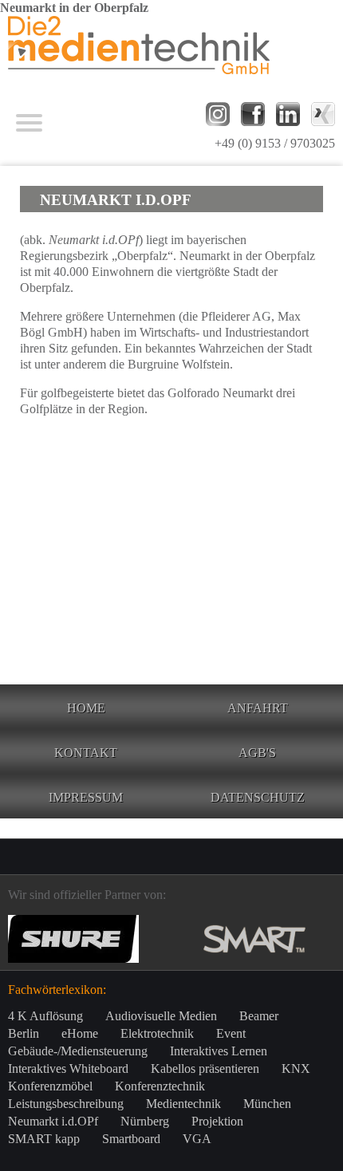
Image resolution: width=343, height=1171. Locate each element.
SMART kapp (44, 1138)
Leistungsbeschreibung (66, 1103)
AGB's (257, 752)
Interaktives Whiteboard (68, 1068)
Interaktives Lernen (218, 1051)
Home (86, 708)
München (267, 1103)
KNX (296, 1068)
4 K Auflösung (45, 1016)
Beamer (258, 1016)
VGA (197, 1138)
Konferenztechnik (160, 1086)
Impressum (86, 797)
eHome (79, 1033)
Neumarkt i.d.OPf (53, 1121)
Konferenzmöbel (50, 1086)
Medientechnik (183, 1103)
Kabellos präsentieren (205, 1068)
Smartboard (131, 1138)
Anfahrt (257, 708)
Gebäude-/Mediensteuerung (78, 1051)
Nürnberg (144, 1121)
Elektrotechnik (157, 1033)
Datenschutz (258, 797)
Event (231, 1033)
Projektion (217, 1121)
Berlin (23, 1033)
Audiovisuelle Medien (161, 1016)
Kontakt (85, 752)
